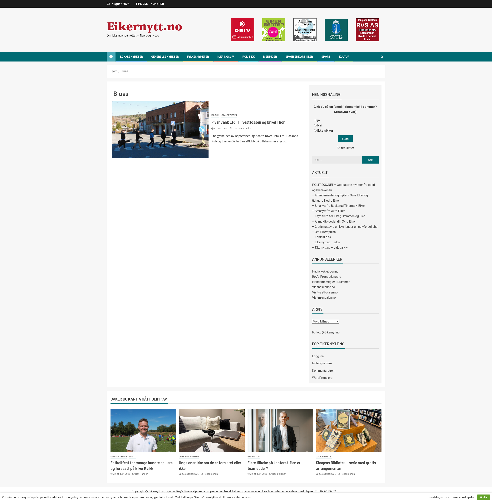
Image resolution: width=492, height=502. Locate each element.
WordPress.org (322, 378)
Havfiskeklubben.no (325, 271)
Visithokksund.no (323, 287)
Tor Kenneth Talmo (242, 128)
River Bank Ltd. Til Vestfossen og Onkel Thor (248, 122)
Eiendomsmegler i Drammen (331, 282)
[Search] (382, 56)
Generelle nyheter (165, 56)
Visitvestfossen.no (325, 292)
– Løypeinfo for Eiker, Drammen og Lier (338, 216)
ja (318, 120)
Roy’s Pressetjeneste (326, 276)
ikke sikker (325, 130)
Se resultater (345, 148)
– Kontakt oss (321, 237)
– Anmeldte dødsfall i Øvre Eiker (334, 221)
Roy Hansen (141, 474)
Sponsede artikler (299, 56)
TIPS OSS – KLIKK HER (149, 3)
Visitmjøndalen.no (324, 297)
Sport (326, 56)
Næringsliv (225, 56)
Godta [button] (483, 497)
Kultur (344, 56)
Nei (319, 125)
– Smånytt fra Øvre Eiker (328, 211)
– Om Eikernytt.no (324, 232)
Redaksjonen (211, 474)
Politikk (248, 56)
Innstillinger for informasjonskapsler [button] (451, 497)
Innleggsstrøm (322, 363)
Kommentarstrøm (323, 370)
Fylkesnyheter (198, 56)
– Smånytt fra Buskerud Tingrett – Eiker (338, 206)
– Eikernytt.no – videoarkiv (330, 247)
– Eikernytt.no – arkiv (326, 242)
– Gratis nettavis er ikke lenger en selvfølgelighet (345, 227)
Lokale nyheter (131, 56)
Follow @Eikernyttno (326, 332)
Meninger (270, 56)
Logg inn (318, 356)
